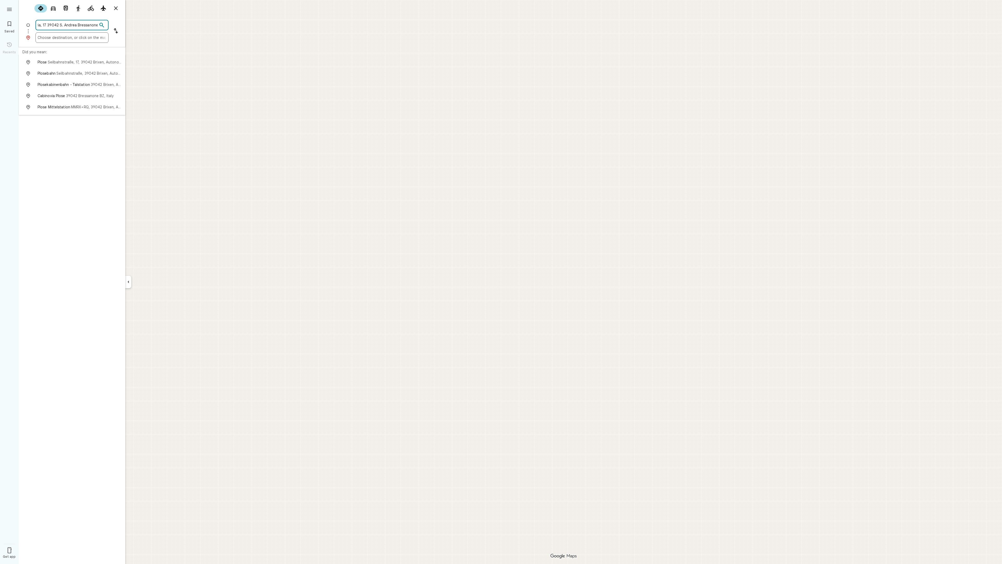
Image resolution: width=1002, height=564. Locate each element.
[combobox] (68, 25)
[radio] (40, 8)
